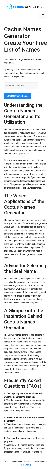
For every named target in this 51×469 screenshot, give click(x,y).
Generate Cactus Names (17, 95)
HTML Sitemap (25, 465)
